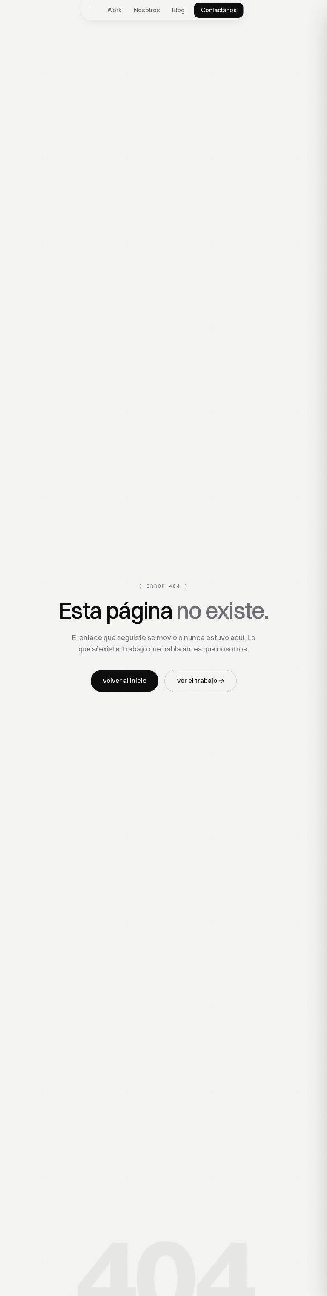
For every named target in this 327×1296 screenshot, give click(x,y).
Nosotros (147, 10)
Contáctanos (219, 10)
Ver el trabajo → (200, 680)
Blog (178, 10)
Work (114, 10)
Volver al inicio (124, 680)
